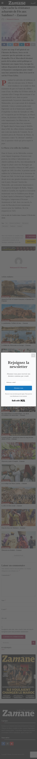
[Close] (33, 355)
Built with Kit (18, 400)
